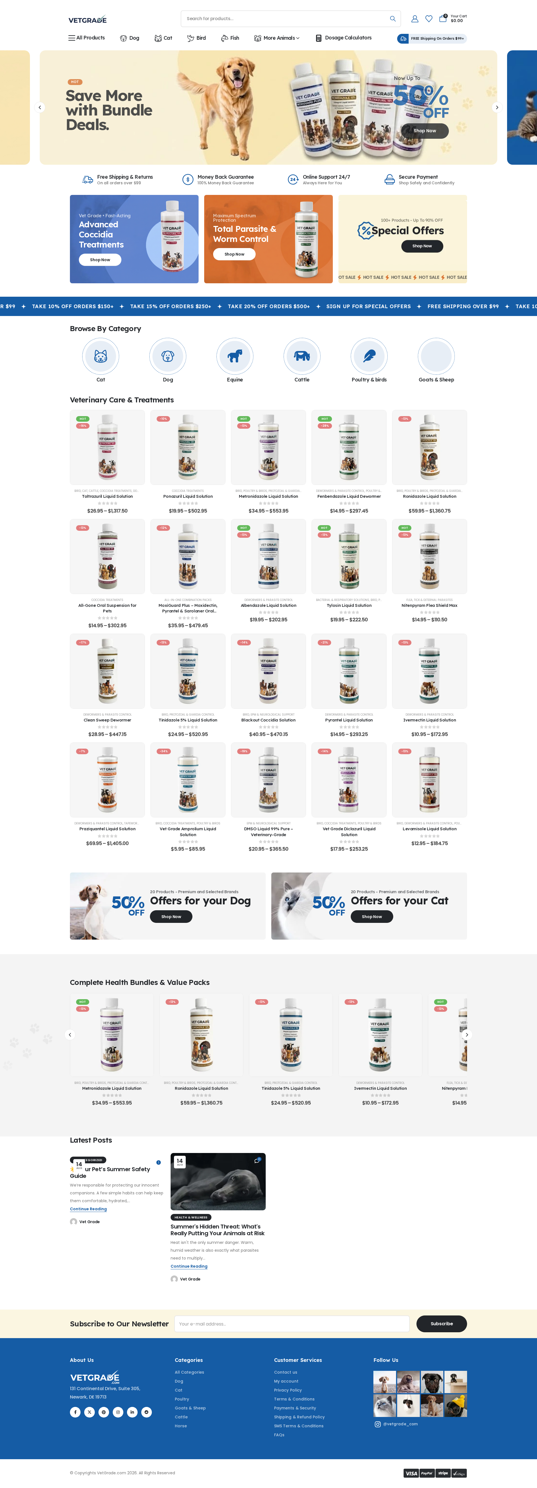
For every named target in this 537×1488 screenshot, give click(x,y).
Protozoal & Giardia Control (291, 491)
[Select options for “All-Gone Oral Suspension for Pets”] (107, 556)
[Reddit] (146, 1412)
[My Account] (415, 18)
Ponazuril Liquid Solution (188, 496)
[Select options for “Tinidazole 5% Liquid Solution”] (188, 671)
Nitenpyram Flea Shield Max (429, 605)
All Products (90, 37)
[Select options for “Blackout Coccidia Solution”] (268, 671)
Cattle (302, 379)
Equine (235, 379)
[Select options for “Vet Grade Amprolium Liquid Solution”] (188, 780)
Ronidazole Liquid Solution (429, 496)
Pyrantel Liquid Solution (349, 720)
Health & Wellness (191, 1217)
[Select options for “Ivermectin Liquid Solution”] (429, 671)
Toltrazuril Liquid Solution (107, 496)
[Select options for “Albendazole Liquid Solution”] (268, 556)
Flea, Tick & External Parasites (429, 600)
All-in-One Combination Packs (188, 600)
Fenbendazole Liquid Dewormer (349, 496)
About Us (82, 1360)
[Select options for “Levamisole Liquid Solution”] (429, 780)
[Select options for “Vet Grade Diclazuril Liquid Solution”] (349, 780)
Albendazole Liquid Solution (268, 605)
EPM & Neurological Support (273, 715)
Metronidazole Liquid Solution (268, 496)
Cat (168, 38)
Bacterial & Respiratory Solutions (342, 600)
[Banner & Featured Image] (101, 356)
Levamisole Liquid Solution (429, 828)
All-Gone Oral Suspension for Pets (107, 608)
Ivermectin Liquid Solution (429, 720)
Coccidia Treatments (116, 491)
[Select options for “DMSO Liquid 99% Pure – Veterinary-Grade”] (268, 780)
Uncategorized (88, 1160)
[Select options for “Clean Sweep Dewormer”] (107, 671)
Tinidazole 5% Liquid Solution (188, 720)
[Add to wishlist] (93, 447)
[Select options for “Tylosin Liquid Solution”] (349, 556)
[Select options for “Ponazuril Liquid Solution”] (188, 447)
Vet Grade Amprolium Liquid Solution (188, 831)
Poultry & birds (369, 379)
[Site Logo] (87, 18)
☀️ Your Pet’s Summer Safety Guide (110, 1172)
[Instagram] (118, 1412)
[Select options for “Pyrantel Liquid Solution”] (349, 671)
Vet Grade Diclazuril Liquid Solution (349, 831)
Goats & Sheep (436, 379)
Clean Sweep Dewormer (107, 720)
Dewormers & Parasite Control (340, 491)
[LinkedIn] (132, 1412)
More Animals (279, 38)
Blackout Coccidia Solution (268, 720)
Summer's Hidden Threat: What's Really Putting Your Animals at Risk (218, 1230)
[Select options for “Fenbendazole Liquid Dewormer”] (349, 447)
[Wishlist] (429, 18)
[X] (89, 1412)
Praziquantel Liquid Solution (107, 828)
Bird (201, 38)
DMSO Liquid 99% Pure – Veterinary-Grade (268, 831)
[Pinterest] (103, 1412)
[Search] (393, 19)
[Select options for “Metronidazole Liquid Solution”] (268, 447)
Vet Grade (89, 1222)
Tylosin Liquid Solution (349, 605)
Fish (234, 38)
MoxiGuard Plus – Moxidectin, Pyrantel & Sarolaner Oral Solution (188, 611)
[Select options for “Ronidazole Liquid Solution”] (429, 447)
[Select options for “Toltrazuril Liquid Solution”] (107, 447)
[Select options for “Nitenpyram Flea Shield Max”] (429, 556)
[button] (39, 107)
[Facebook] (75, 1412)
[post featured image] (218, 1181)
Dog (134, 38)
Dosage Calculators (348, 37)
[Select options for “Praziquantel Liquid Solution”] (107, 780)
